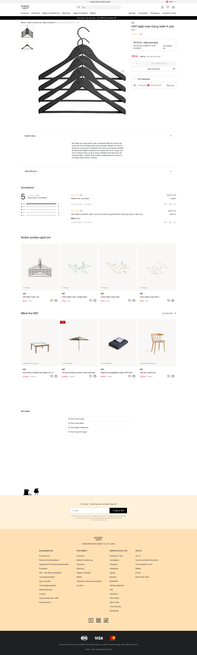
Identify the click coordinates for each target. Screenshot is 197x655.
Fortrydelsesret (45, 602)
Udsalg (112, 573)
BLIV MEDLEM (93, 2)
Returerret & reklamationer (49, 560)
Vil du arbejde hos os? (143, 564)
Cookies (42, 594)
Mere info (170, 85)
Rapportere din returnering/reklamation (54, 564)
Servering (25, 13)
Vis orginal (88, 204)
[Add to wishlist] (51, 300)
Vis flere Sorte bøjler (76, 423)
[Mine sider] (162, 7)
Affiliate (138, 568)
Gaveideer (114, 594)
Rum (111, 590)
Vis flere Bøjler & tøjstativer (78, 427)
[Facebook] (91, 620)
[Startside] (25, 7)
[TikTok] (106, 620)
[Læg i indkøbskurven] (55, 300)
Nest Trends (114, 598)
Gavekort (80, 585)
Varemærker (143, 13)
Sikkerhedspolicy (45, 590)
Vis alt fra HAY (167, 313)
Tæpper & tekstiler (80, 13)
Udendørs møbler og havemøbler (89, 581)
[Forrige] (41, 71)
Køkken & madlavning (51, 13)
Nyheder (132, 13)
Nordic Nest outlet (142, 577)
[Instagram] (98, 620)
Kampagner (155, 13)
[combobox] (171, 1)
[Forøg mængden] (139, 63)
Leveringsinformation (47, 577)
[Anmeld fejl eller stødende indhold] (174, 204)
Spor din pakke (45, 581)
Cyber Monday (115, 606)
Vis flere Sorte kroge (76, 419)
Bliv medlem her (167, 47)
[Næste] (122, 71)
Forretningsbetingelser (47, 585)
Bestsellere (114, 581)
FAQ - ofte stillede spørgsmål (50, 573)
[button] (136, 34)
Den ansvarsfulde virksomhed (146, 560)
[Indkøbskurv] (173, 7)
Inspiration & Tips (116, 556)
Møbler (93, 13)
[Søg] (79, 7)
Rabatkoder (114, 611)
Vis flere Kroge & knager (77, 432)
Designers (113, 564)
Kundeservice (44, 556)
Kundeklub (43, 568)
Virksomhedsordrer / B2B (48, 598)
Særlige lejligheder (117, 585)
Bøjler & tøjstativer (49, 22)
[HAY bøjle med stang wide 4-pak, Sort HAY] (82, 71)
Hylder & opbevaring (34, 22)
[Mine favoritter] (168, 7)
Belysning (66, 13)
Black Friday (114, 602)
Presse (138, 573)
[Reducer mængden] (133, 63)
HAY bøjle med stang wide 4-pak (68, 22)
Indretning (35, 13)
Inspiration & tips (169, 13)
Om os (137, 556)
